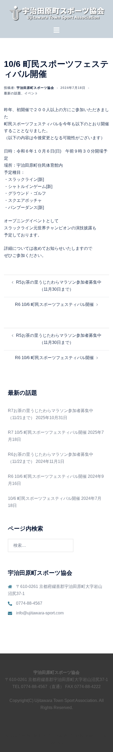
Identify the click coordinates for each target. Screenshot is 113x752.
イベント (31, 93)
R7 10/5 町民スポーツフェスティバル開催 (47, 432)
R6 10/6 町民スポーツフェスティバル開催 (54, 304)
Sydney (56, 742)
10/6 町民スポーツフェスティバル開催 (44, 498)
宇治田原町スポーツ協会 (35, 88)
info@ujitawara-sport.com (40, 613)
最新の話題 (12, 93)
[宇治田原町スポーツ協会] (56, 13)
